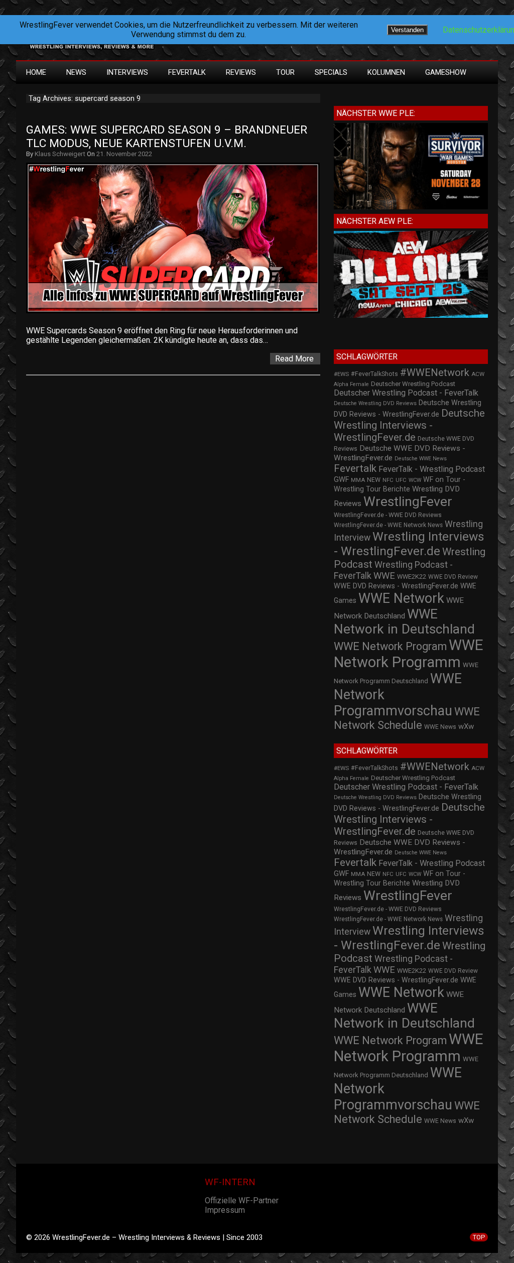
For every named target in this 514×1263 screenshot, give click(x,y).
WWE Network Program (390, 646)
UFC (401, 480)
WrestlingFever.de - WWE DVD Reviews (388, 515)
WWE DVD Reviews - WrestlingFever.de (396, 586)
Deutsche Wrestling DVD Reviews (375, 403)
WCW (415, 480)
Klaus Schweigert (60, 154)
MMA (358, 479)
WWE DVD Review (453, 576)
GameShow (445, 72)
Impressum (225, 1210)
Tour (285, 72)
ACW (477, 373)
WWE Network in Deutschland (404, 621)
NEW (373, 479)
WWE (384, 575)
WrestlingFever (407, 501)
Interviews (127, 72)
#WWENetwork (434, 372)
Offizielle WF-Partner (242, 1200)
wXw (466, 726)
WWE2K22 (411, 576)
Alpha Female (351, 384)
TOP (478, 1237)
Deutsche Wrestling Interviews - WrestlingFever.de (409, 425)
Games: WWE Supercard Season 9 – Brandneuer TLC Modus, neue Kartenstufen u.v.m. (168, 136)
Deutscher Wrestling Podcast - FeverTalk (406, 393)
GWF (341, 479)
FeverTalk (187, 72)
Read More (294, 358)
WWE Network (401, 598)
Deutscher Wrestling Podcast (413, 384)
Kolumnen (386, 72)
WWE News (440, 726)
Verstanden (407, 30)
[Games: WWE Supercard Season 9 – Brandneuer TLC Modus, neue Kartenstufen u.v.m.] (178, 313)
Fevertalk (355, 468)
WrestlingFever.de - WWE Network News (388, 525)
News (76, 72)
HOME (36, 72)
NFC (388, 480)
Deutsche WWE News (421, 458)
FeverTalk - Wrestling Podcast (431, 469)
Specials (331, 72)
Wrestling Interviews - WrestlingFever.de (409, 543)
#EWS (341, 373)
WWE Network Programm (408, 654)
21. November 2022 (124, 154)
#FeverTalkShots (374, 373)
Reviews (241, 72)
